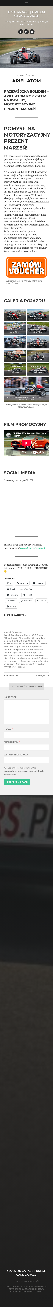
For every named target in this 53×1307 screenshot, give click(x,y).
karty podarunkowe (30, 644)
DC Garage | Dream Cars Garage (26, 14)
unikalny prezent (25, 664)
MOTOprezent (18, 646)
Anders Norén (32, 1281)
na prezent (19, 649)
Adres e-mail (12, 742)
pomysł (38, 652)
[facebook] (20, 31)
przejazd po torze (21, 658)
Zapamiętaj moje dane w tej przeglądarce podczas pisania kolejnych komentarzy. (24, 771)
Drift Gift (17, 641)
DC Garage (17, 632)
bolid (27, 635)
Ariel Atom (17, 635)
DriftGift (29, 641)
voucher (41, 664)
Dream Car (25, 638)
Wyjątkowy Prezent (15, 667)
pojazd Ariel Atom (23, 652)
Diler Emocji (11, 638)
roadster (16, 661)
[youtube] (32, 31)
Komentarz (10, 697)
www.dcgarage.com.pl (32, 548)
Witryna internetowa (16, 755)
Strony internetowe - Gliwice (26, 1292)
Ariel (8, 632)
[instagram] (26, 31)
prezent (30, 655)
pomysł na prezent (14, 655)
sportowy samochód (32, 661)
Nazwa (8, 729)
